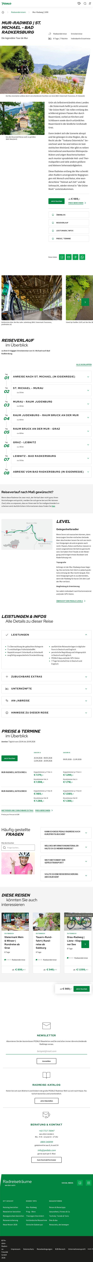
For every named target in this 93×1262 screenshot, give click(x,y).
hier (53, 506)
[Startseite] (6, 3)
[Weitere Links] (79, 3)
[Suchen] (85, 3)
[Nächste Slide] (85, 302)
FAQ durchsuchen (7, 843)
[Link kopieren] (75, 257)
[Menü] (90, 3)
